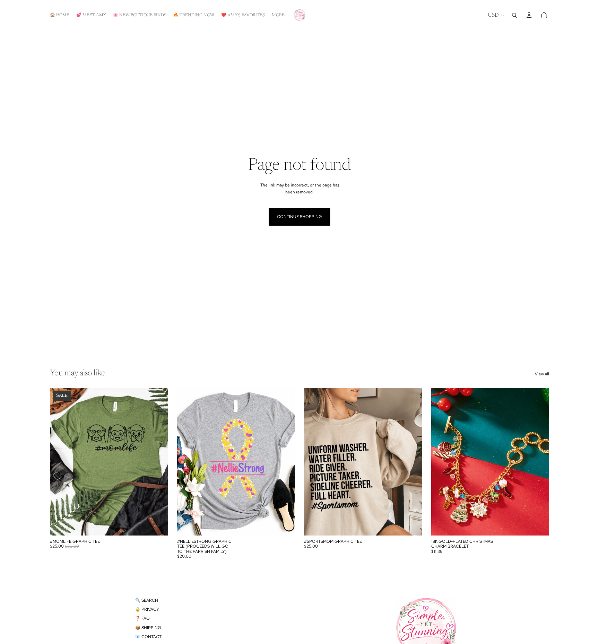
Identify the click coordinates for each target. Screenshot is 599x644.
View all (542, 374)
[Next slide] (538, 461)
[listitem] (278, 15)
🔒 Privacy (147, 609)
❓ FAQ (142, 618)
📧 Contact (148, 636)
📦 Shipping (148, 627)
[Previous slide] (441, 461)
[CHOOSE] (157, 525)
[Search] (514, 15)
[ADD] (538, 525)
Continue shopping (299, 216)
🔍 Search (146, 600)
